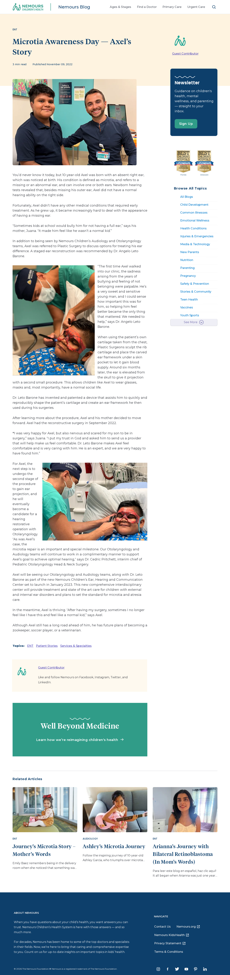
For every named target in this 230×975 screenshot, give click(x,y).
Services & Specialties (76, 646)
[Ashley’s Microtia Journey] (115, 809)
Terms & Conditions (168, 951)
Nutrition (186, 260)
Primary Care (171, 7)
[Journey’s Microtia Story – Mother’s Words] (45, 809)
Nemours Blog (74, 7)
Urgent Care (196, 7)
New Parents (189, 252)
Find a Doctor (147, 7)
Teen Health (189, 299)
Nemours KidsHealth (169, 935)
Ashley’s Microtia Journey (114, 846)
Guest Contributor (185, 53)
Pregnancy (188, 276)
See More (190, 322)
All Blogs (186, 196)
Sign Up (186, 124)
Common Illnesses (194, 212)
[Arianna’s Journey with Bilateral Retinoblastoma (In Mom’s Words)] (185, 809)
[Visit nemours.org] (30, 7)
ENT (30, 646)
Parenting (187, 268)
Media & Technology (195, 244)
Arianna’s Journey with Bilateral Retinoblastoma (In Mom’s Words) (183, 854)
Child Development (194, 204)
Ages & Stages (120, 7)
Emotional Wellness (194, 220)
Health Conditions (193, 228)
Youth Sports (189, 315)
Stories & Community (195, 291)
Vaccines (186, 307)
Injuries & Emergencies (196, 236)
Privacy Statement (167, 943)
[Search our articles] (214, 7)
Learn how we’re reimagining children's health (77, 740)
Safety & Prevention (194, 283)
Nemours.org (186, 926)
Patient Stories (47, 646)
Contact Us (162, 926)
